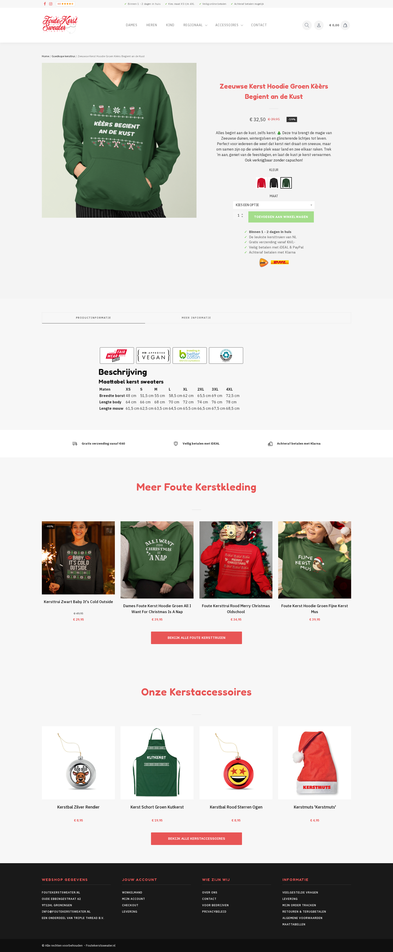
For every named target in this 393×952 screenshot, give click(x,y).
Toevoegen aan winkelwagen (281, 217)
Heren (151, 25)
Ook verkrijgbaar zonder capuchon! (274, 160)
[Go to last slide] (41, 574)
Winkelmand (132, 892)
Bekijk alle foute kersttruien (196, 637)
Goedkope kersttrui (63, 56)
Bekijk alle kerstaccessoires (196, 838)
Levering (129, 911)
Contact (259, 25)
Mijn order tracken (299, 905)
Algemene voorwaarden (302, 918)
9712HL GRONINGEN (57, 905)
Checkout (130, 905)
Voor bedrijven (215, 905)
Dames (131, 25)
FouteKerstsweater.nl (61, 892)
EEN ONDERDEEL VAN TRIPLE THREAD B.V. (73, 918)
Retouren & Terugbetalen (304, 911)
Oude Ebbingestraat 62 (61, 899)
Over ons (209, 892)
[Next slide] (351, 574)
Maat (274, 196)
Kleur (273, 170)
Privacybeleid (214, 911)
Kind (170, 25)
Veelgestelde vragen (300, 892)
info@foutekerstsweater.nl (66, 911)
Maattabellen (293, 924)
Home (45, 56)
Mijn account (133, 899)
